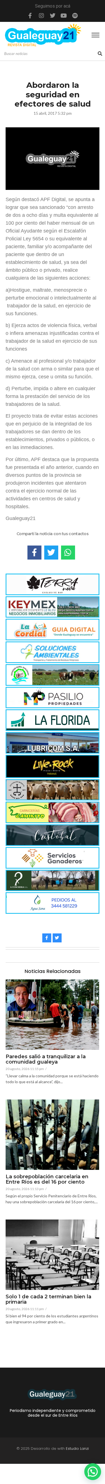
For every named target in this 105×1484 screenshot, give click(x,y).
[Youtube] (63, 15)
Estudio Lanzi (77, 1448)
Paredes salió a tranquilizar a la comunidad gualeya (46, 1059)
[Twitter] (52, 15)
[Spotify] (75, 15)
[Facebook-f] (30, 15)
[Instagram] (41, 15)
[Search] (100, 54)
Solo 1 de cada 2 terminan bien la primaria (48, 1299)
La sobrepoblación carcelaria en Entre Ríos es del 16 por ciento (47, 1179)
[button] (92, 1471)
